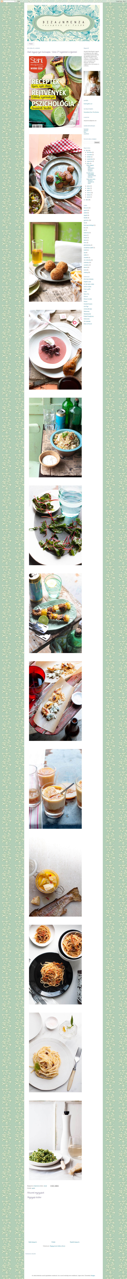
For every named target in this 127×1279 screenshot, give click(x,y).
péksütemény (87, 245)
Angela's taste (87, 281)
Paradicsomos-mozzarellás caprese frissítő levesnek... (91, 175)
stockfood (86, 133)
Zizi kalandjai (87, 321)
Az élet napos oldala (89, 284)
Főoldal (31, 44)
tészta (85, 267)
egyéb (33, 1188)
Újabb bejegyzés (33, 1242)
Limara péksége (88, 309)
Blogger (93, 1275)
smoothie (86, 257)
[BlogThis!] (53, 1186)
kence (85, 235)
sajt (85, 252)
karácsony (86, 232)
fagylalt (85, 215)
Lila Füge (86, 306)
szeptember (90, 159)
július (88, 163)
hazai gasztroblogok (89, 225)
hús (85, 227)
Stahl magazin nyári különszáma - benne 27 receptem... (91, 168)
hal (84, 222)
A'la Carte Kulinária (88, 279)
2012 (87, 199)
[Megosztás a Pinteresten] (58, 1186)
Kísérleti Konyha (88, 304)
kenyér (85, 237)
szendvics (86, 265)
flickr (85, 132)
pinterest (86, 130)
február (89, 194)
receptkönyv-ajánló (88, 247)
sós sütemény (87, 260)
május (88, 188)
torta (85, 270)
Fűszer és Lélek (88, 299)
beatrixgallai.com (88, 103)
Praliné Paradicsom (89, 316)
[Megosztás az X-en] (54, 1186)
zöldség (86, 272)
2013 (87, 150)
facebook (86, 129)
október (89, 156)
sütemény (86, 262)
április (88, 190)
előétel (85, 212)
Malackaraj (86, 311)
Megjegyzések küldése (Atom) (57, 1246)
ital (84, 230)
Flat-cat (86, 296)
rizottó (85, 250)
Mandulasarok (87, 314)
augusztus (90, 161)
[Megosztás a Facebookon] (56, 1186)
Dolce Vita (86, 294)
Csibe (85, 291)
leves (85, 242)
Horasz (85, 301)
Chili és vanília (87, 286)
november (89, 154)
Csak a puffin (87, 289)
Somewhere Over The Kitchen (91, 112)
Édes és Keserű (88, 323)
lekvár (85, 240)
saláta (85, 255)
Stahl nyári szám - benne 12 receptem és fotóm (91, 181)
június (88, 186)
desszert (86, 208)
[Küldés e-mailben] (51, 1186)
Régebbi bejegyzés (74, 1242)
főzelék (85, 217)
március (89, 192)
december (89, 152)
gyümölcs (86, 220)
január (88, 197)
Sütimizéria (86, 319)
